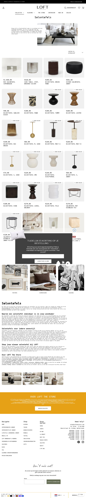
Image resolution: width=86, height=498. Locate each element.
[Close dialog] (74, 230)
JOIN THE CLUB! (43, 261)
